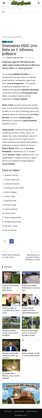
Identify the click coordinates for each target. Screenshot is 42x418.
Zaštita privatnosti (32, 411)
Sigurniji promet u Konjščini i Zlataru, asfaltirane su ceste (32, 257)
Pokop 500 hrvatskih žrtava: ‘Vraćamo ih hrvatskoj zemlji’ (30, 333)
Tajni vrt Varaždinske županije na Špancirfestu (10, 288)
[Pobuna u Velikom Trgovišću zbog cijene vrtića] (11, 300)
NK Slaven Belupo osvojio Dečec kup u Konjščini (10, 333)
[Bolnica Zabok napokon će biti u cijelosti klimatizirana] (31, 300)
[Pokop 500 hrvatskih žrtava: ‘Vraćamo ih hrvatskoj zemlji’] (31, 322)
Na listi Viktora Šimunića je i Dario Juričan (11, 256)
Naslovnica (5, 8)
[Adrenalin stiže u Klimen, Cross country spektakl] (11, 365)
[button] (3, 3)
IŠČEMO (19, 8)
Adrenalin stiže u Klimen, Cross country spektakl (11, 375)
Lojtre (4, 370)
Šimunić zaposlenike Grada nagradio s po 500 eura (10, 355)
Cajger (4, 282)
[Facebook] (11, 241)
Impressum (8, 411)
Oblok (13, 8)
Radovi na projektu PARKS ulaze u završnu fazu (31, 288)
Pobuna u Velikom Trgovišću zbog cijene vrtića (11, 310)
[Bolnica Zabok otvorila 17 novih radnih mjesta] (31, 345)
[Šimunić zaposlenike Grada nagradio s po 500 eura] (11, 345)
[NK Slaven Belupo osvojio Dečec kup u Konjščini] (11, 322)
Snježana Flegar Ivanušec (14, 57)
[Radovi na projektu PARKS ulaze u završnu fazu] (31, 277)
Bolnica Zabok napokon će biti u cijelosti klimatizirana (30, 310)
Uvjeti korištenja (19, 411)
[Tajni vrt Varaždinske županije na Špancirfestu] (11, 277)
